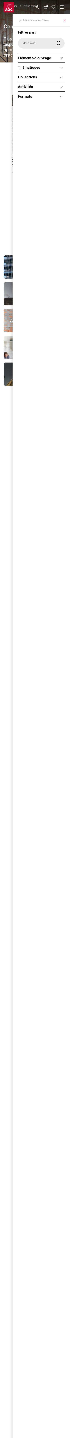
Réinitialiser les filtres (36, 20)
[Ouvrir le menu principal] (61, 7)
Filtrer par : (27, 32)
